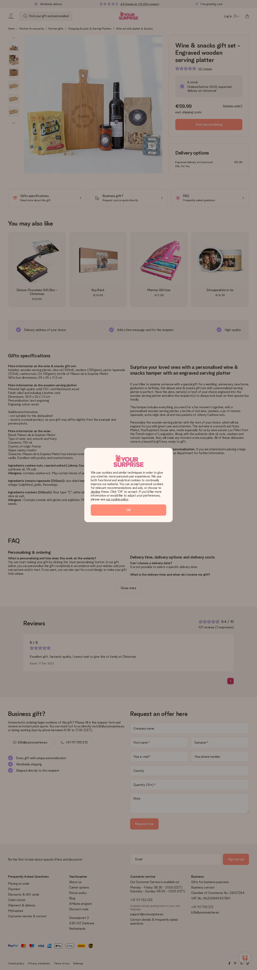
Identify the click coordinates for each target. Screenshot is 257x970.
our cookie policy (117, 499)
